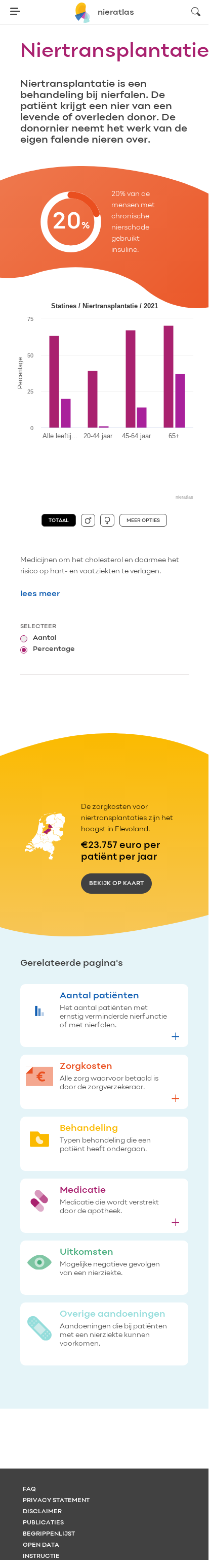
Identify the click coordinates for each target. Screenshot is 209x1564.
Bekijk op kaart (116, 884)
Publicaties (43, 1523)
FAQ (29, 1489)
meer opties (143, 520)
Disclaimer (42, 1512)
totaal (59, 520)
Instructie (41, 1556)
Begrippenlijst (49, 1534)
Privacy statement (56, 1500)
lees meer (40, 594)
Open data (41, 1545)
